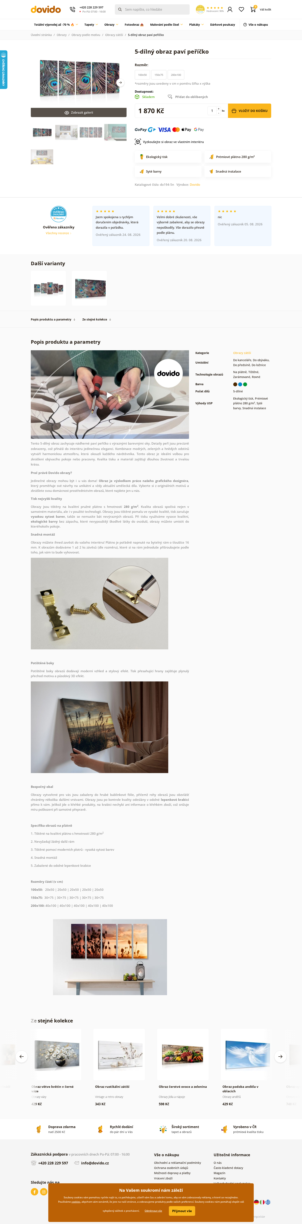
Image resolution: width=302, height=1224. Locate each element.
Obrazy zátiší (114, 35)
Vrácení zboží (163, 1178)
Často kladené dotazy (228, 1168)
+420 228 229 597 (52, 1163)
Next (120, 82)
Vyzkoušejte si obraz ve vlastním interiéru (173, 142)
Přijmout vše (182, 1211)
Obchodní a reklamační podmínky (177, 1163)
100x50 (142, 75)
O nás (218, 1163)
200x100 (176, 75)
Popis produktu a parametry (51, 319)
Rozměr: (142, 65)
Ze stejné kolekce (94, 319)
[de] (257, 1202)
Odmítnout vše (153, 1210)
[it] (262, 1202)
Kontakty (220, 1178)
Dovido (195, 184)
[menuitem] (56, 24)
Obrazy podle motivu (85, 35)
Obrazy (62, 35)
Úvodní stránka (41, 35)
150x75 (158, 75)
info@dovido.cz (94, 1163)
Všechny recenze (58, 233)
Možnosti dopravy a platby (172, 1173)
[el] (267, 1202)
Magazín (219, 1173)
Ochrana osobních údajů (171, 1168)
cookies (75, 1201)
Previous (21, 1056)
